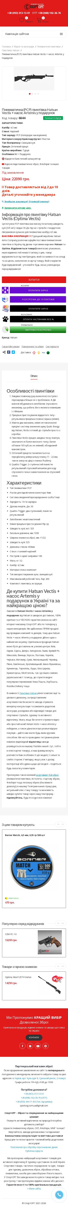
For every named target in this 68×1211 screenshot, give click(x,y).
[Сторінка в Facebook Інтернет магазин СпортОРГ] (22, 1046)
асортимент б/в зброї (47, 774)
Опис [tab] (34, 376)
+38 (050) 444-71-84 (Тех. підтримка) (34, 1101)
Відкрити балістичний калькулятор (23, 158)
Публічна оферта (34, 1150)
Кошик (45, 21)
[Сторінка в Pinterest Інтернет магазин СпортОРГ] (46, 1046)
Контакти (34, 1037)
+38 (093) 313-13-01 (18, 13)
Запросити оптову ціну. (17, 207)
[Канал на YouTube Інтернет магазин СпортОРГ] (38, 1046)
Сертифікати (52, 346)
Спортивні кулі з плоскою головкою (21, 839)
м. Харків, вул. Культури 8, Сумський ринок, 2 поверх (39, 1078)
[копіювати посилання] (4, 352)
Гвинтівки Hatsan (28, 693)
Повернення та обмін (32, 346)
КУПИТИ (34, 280)
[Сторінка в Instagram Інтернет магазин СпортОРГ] (30, 1046)
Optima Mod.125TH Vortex (18, 977)
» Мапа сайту (34, 1188)
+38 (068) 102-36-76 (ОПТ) (34, 1097)
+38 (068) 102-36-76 (49, 13)
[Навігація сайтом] (61, 34)
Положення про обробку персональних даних (34, 1147)
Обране (29, 21)
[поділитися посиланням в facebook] (8, 352)
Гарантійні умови (10, 346)
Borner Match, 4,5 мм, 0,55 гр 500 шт (25, 835)
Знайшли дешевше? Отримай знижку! (26, 201)
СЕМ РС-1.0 (11, 934)
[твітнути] (13, 352)
